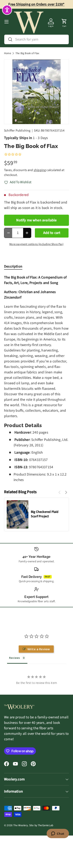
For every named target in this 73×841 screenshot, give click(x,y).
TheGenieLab (45, 825)
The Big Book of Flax (27, 53)
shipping (40, 170)
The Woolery (20, 825)
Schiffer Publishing (17, 130)
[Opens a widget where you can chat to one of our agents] (57, 834)
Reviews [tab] (14, 658)
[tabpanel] (36, 378)
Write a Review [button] (38, 649)
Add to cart (51, 232)
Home (7, 53)
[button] (64, 21)
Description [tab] (13, 266)
